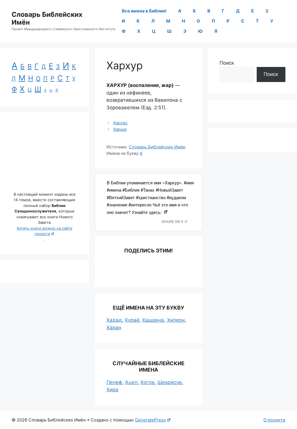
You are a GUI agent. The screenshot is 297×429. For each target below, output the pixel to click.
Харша (119, 129)
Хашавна (153, 320)
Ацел (131, 382)
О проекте (274, 420)
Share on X (172, 221)
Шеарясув (169, 382)
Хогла (147, 382)
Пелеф (114, 382)
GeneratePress (150, 420)
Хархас (120, 122)
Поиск (227, 63)
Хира (112, 389)
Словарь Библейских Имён (47, 18)
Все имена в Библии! (144, 11)
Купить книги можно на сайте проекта (45, 231)
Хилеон (176, 320)
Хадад (114, 320)
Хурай (132, 320)
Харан (113, 327)
